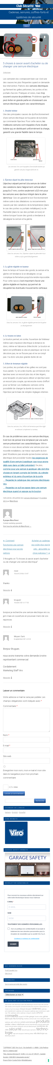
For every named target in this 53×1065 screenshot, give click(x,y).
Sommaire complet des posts (16, 984)
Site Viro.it (8, 973)
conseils (11, 1016)
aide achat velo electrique (13, 1004)
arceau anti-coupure (14, 1006)
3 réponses (7, 72)
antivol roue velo (38, 1004)
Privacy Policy (7, 1060)
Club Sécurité (25, 6)
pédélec (8, 1024)
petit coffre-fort (15, 1022)
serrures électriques (31, 498)
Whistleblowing (27, 1060)
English (15, 812)
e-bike (26, 1016)
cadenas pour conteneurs (38, 1011)
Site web (7, 756)
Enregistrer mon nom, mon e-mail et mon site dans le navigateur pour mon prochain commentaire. (24, 774)
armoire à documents (40, 1006)
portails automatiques (28, 1022)
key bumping (18, 1019)
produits (43, 1021)
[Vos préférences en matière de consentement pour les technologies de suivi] (48, 1060)
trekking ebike (28, 1033)
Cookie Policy (16, 1060)
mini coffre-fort (41, 1019)
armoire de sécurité (27, 1006)
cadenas (36, 1008)
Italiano (8, 812)
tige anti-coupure (18, 1033)
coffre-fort (39, 1013)
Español (22, 812)
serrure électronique (30, 1026)
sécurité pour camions (29, 1030)
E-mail (6, 745)
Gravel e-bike (38, 1016)
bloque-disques (25, 1009)
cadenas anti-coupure (23, 1011)
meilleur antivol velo (30, 1019)
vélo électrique (39, 1033)
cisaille (33, 1013)
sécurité (15, 1029)
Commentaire (10, 706)
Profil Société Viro (11, 970)
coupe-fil (21, 1016)
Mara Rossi (14, 501)
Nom (6, 735)
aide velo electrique (27, 1004)
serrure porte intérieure (16, 1026)
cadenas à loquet (25, 1013)
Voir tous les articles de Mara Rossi (17, 526)
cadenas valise (15, 1013)
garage (31, 1016)
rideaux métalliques (18, 1024)
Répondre (6, 590)
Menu (26, 26)
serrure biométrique (31, 1024)
